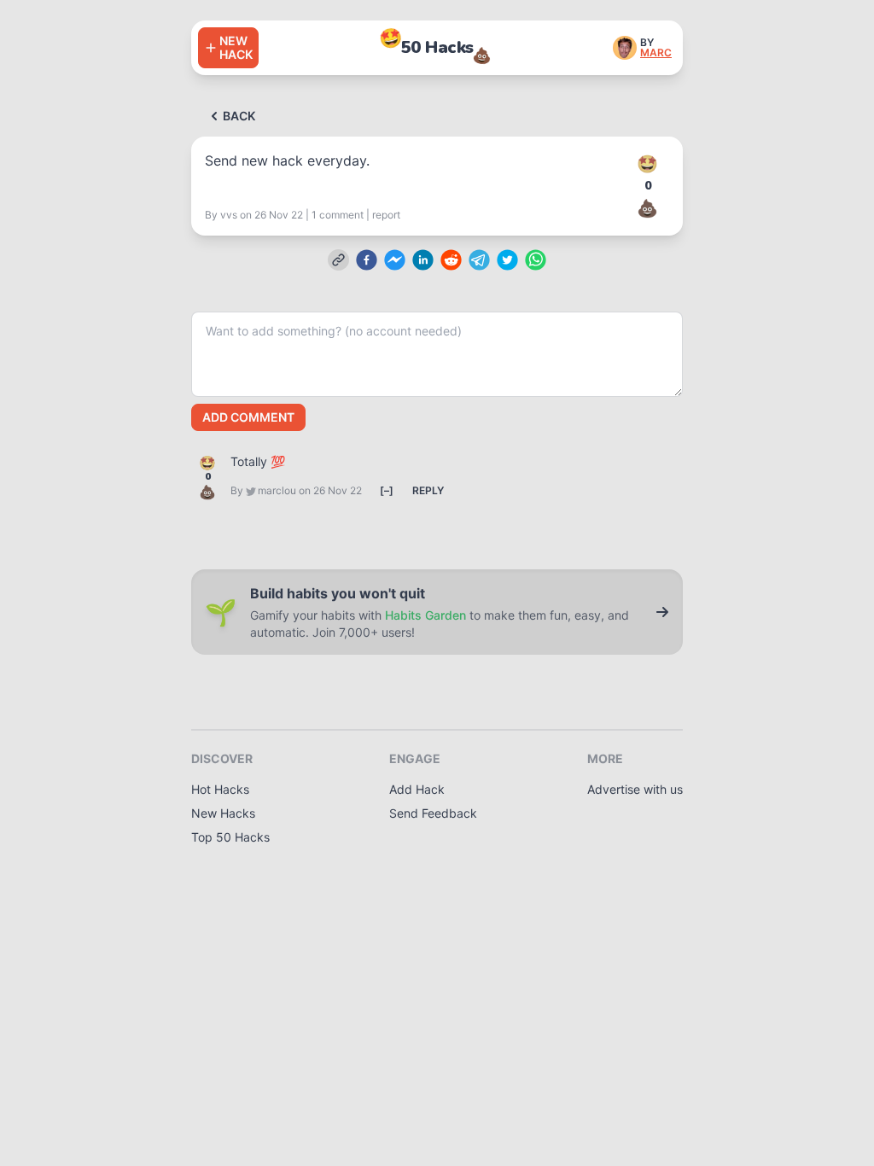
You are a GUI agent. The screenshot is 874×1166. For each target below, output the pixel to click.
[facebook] (366, 260)
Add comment (248, 417)
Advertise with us (635, 789)
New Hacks (223, 813)
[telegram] (479, 260)
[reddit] (451, 260)
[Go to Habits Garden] (662, 612)
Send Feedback (433, 813)
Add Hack (417, 789)
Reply (428, 490)
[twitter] (507, 260)
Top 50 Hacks (230, 837)
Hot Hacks (220, 789)
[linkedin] (423, 260)
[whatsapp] (535, 260)
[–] (386, 490)
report (386, 214)
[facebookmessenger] (394, 260)
